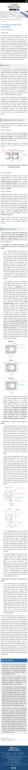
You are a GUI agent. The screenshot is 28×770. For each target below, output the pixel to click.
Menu (26, 1)
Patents (8, 738)
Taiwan (13, 740)
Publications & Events (10, 754)
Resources (21, 752)
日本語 (11, 9)
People (8, 752)
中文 (14, 9)
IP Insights (14, 752)
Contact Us (20, 754)
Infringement (8, 740)
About (3, 752)
